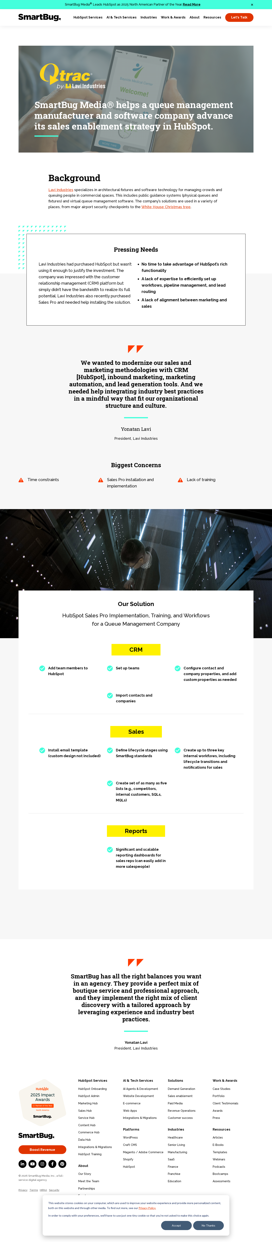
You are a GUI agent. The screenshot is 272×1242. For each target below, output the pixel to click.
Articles (218, 1137)
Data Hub (84, 1139)
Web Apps (130, 1110)
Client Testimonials (225, 1103)
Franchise (174, 1173)
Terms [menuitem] (33, 1190)
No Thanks (208, 1225)
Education (174, 1181)
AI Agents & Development (140, 1088)
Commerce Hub (89, 1132)
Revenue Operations (182, 1110)
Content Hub (87, 1125)
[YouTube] (32, 1164)
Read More (192, 4)
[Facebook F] (52, 1164)
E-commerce (132, 1103)
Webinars (219, 1159)
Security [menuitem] (54, 1190)
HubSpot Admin (88, 1096)
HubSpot (129, 1166)
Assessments (221, 1181)
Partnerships (86, 1188)
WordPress (130, 1137)
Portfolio (219, 1096)
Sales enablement (180, 1096)
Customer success (180, 1117)
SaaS (171, 1159)
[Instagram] (42, 1164)
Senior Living (176, 1144)
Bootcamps (220, 1173)
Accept (176, 1225)
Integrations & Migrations (95, 1147)
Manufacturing (177, 1152)
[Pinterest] (62, 1164)
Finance (173, 1166)
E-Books (218, 1144)
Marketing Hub (88, 1103)
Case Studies (221, 1088)
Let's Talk (239, 17)
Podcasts (219, 1166)
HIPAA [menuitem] (43, 1190)
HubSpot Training (90, 1154)
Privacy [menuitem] (23, 1190)
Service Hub (86, 1117)
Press (216, 1117)
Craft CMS (130, 1144)
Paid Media (175, 1103)
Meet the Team (88, 1181)
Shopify (128, 1159)
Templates (220, 1152)
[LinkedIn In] (22, 1164)
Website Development (138, 1096)
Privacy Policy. (147, 1208)
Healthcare (175, 1137)
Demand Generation (181, 1088)
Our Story (84, 1173)
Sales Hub (85, 1110)
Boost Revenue (42, 1150)
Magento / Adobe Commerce (143, 1152)
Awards (218, 1110)
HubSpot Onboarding (92, 1088)
